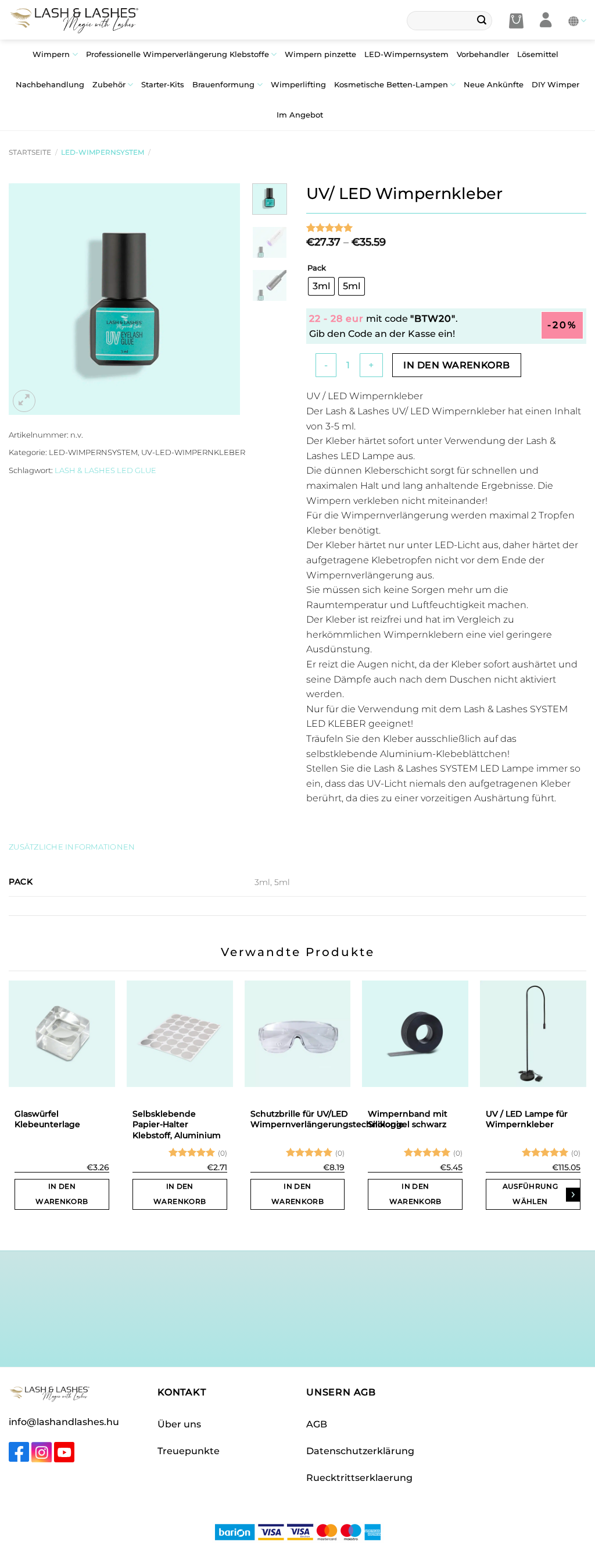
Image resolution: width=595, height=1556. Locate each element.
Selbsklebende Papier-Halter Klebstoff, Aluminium (176, 1125)
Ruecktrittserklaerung (359, 1477)
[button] (516, 21)
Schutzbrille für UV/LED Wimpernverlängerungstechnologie (327, 1119)
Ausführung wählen (530, 1193)
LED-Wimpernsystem (406, 54)
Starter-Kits (162, 84)
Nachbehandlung (50, 84)
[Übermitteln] (482, 21)
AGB (316, 1424)
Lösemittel (537, 54)
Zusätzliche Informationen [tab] (72, 847)
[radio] (321, 286)
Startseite (30, 152)
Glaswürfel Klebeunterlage (47, 1119)
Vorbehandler (483, 54)
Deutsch (577, 20)
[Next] (220, 299)
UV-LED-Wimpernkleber (193, 452)
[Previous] (27, 299)
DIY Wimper (555, 84)
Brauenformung (223, 84)
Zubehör (109, 84)
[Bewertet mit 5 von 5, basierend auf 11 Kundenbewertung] (446, 227)
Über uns (179, 1424)
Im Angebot (300, 115)
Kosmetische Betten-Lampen (391, 84)
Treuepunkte (188, 1450)
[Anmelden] (546, 20)
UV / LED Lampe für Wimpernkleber (527, 1119)
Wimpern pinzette (320, 54)
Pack (316, 268)
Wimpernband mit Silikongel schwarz (407, 1119)
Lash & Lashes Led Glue (105, 470)
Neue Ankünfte (494, 84)
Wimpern (51, 54)
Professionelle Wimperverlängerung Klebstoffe (177, 54)
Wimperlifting (298, 84)
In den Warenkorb (456, 365)
